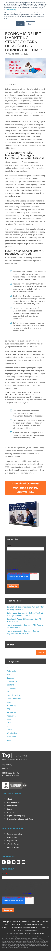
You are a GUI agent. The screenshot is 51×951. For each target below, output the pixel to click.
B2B (8, 674)
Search (10, 644)
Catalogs (10, 678)
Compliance (12, 681)
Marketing (25, 54)
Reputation (11, 712)
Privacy (35, 933)
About (9, 799)
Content (10, 685)
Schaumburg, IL (8, 927)
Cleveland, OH (20, 927)
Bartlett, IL (25, 921)
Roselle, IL (16, 921)
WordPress (11, 736)
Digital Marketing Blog (16, 816)
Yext (9, 740)
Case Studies (12, 806)
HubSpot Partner (13, 802)
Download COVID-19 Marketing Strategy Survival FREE (25, 487)
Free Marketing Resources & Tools (20, 819)
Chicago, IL (7, 921)
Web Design (12, 733)
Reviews (10, 809)
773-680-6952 (7, 768)
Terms (41, 933)
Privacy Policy (11, 9)
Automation (12, 671)
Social (9, 729)
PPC (8, 709)
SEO (8, 726)
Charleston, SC (32, 927)
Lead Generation (14, 698)
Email (9, 692)
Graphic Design (13, 695)
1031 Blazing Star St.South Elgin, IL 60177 (10, 774)
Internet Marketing (14, 834)
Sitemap (28, 933)
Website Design (13, 844)
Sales (9, 723)
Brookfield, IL (36, 921)
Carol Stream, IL (39, 924)
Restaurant (11, 716)
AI (8, 667)
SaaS (9, 719)
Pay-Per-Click (12, 840)
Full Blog (10, 812)
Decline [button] (30, 24)
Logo (9, 702)
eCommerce (12, 688)
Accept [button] (20, 24)
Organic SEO (12, 837)
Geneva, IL (28, 924)
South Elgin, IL (17, 924)
